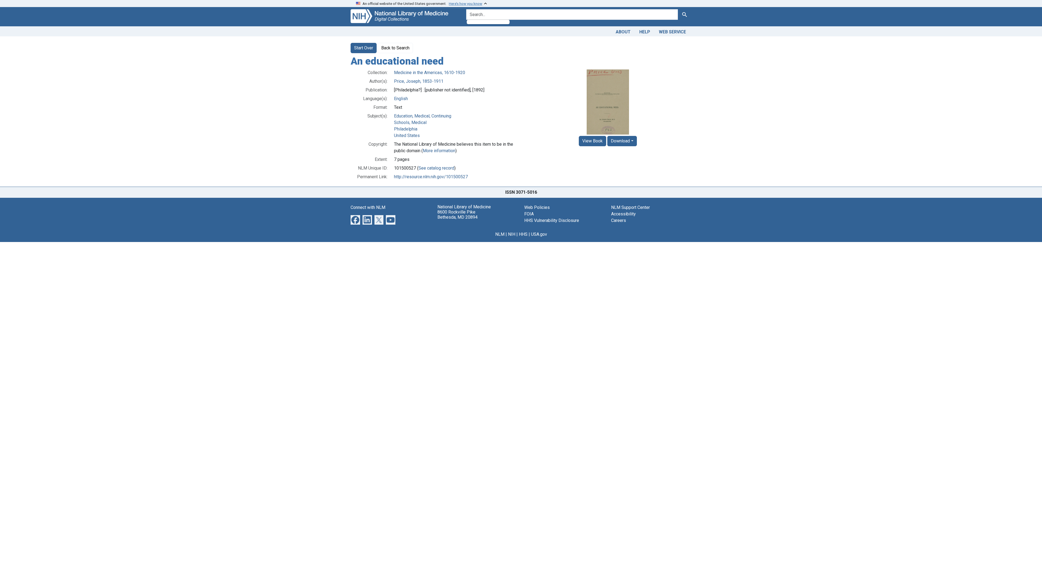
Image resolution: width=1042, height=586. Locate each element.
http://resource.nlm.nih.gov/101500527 (431, 176)
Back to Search (395, 47)
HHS (523, 234)
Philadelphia (405, 129)
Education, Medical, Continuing (422, 116)
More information (439, 150)
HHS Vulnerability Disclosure (551, 220)
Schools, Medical (410, 122)
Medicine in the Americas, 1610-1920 (429, 72)
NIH (511, 234)
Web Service (672, 31)
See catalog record (436, 168)
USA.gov (539, 234)
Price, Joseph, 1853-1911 (418, 81)
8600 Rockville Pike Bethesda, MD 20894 (457, 214)
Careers (618, 220)
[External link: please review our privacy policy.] (355, 219)
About (623, 31)
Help (644, 31)
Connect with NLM (368, 207)
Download (620, 141)
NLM (499, 234)
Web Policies (537, 207)
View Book (592, 141)
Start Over (363, 47)
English (401, 98)
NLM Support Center (630, 207)
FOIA (529, 213)
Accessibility (623, 213)
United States (407, 135)
